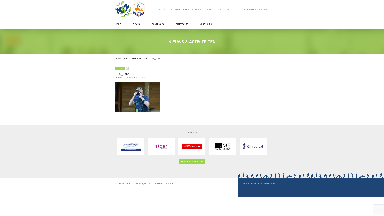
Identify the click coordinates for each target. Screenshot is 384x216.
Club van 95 (182, 24)
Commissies (158, 24)
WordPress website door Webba (258, 183)
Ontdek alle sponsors (192, 161)
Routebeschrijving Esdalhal (252, 9)
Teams (136, 24)
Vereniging (206, 24)
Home (118, 24)
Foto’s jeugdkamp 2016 (135, 58)
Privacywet (226, 9)
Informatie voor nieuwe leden (186, 9)
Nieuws (210, 9)
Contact (161, 9)
